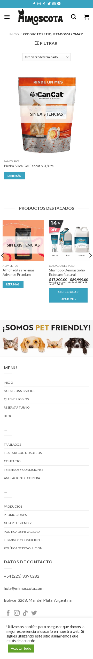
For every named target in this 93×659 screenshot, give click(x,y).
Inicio (14, 34)
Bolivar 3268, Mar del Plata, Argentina (38, 600)
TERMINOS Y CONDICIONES (23, 470)
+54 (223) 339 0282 (21, 575)
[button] (7, 16)
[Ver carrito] (86, 17)
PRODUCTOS (13, 506)
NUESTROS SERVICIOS (19, 391)
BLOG (8, 416)
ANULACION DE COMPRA (22, 478)
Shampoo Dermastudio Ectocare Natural (67, 272)
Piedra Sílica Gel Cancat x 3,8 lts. (29, 166)
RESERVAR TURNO (17, 407)
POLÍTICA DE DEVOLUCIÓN (23, 548)
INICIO (8, 382)
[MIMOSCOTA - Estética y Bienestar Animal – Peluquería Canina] (40, 17)
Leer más (14, 175)
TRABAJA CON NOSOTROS (23, 453)
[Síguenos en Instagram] (39, 4)
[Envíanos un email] (54, 4)
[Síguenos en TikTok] (43, 4)
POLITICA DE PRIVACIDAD (22, 532)
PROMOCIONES (15, 515)
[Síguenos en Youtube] (58, 4)
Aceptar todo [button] (21, 648)
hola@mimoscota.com (23, 588)
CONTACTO (12, 461)
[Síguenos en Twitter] (49, 4)
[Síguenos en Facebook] (34, 4)
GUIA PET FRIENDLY (18, 523)
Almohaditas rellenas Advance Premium (18, 272)
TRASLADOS (12, 444)
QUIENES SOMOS (16, 399)
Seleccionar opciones (68, 295)
